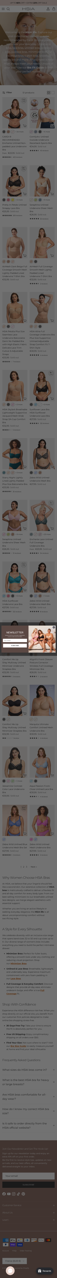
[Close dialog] (54, 627)
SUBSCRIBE (15, 645)
